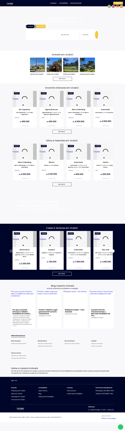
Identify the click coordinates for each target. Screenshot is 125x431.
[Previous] (14, 99)
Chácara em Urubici (97, 343)
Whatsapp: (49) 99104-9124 (104, 391)
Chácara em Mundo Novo (45, 343)
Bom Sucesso (16, 341)
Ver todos (62, 78)
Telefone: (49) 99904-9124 (104, 394)
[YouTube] (23, 380)
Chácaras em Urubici (18, 391)
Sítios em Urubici (16, 394)
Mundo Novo (42, 341)
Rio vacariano (70, 341)
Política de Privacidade (46, 397)
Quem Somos (42, 391)
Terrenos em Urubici (18, 400)
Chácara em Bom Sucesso (18, 343)
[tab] (23, 105)
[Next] (35, 99)
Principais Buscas (18, 336)
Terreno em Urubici (96, 346)
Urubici (93, 341)
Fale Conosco (71, 391)
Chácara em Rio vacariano (72, 343)
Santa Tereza (16, 353)
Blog (39, 394)
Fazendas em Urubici (18, 397)
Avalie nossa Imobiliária (74, 394)
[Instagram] (19, 380)
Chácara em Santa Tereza (18, 355)
